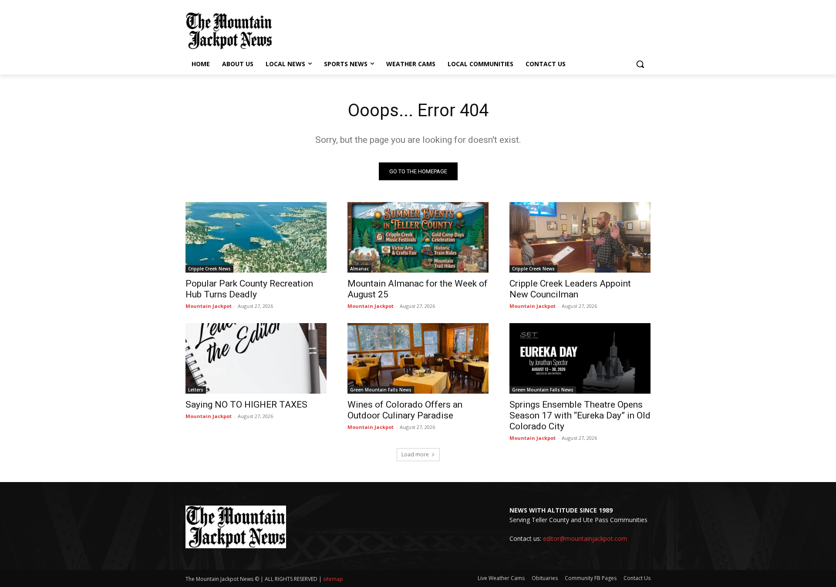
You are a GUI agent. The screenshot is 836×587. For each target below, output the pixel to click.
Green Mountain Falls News (380, 390)
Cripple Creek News (209, 269)
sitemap (333, 579)
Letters (195, 390)
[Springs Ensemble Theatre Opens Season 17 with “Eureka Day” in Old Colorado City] (580, 358)
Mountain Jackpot (208, 306)
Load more (415, 454)
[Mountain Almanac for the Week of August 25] (418, 237)
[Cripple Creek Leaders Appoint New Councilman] (580, 237)
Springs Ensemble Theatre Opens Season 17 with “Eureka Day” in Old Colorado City (580, 415)
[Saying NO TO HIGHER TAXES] (256, 358)
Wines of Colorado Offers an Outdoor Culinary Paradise (404, 410)
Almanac (359, 269)
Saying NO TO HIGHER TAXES (246, 404)
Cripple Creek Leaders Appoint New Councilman (570, 289)
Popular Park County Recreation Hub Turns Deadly (249, 289)
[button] (640, 64)
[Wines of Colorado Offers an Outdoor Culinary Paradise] (418, 358)
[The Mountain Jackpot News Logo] (229, 31)
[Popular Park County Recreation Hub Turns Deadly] (256, 237)
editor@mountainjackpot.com (585, 538)
